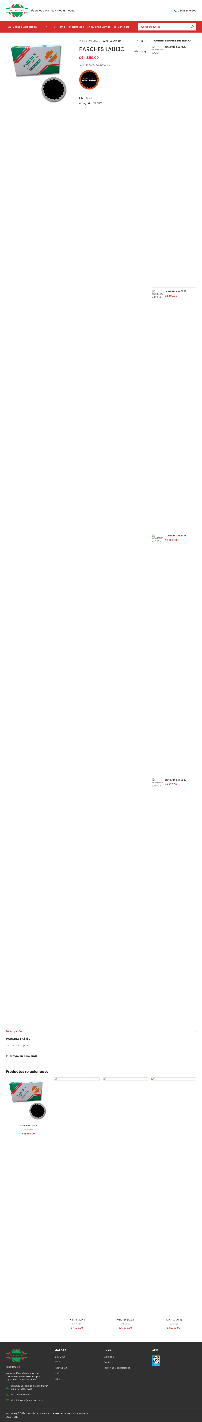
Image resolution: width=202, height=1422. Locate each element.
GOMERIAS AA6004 (176, 535)
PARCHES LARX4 (125, 1319)
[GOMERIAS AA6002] (157, 898)
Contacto (108, 1362)
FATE (57, 1362)
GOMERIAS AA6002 (175, 780)
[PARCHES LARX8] (173, 1197)
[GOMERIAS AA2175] (157, 165)
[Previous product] (138, 41)
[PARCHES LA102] (28, 1100)
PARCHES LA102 (28, 1125)
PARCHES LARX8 (173, 1319)
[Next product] (145, 41)
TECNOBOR (61, 1368)
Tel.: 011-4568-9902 (21, 1394)
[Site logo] (17, 10)
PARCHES (93, 40)
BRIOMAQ (60, 1356)
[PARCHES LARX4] (125, 1197)
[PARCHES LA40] (76, 1197)
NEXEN (58, 1379)
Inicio (82, 40)
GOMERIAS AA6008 (175, 291)
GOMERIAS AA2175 (175, 47)
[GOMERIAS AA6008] (157, 409)
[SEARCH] (192, 26)
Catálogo (108, 1356)
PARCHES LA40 (77, 1319)
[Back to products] (142, 41)
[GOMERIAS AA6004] (157, 654)
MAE (57, 1373)
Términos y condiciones (116, 1368)
